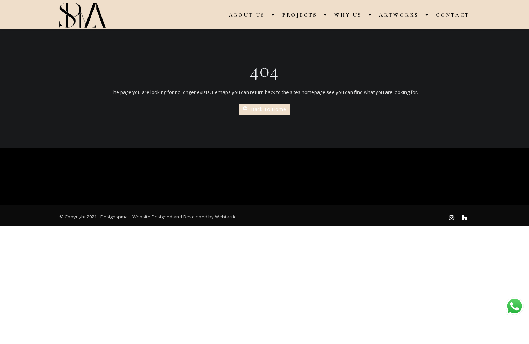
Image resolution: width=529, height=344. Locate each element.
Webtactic (225, 216)
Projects (299, 15)
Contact (453, 15)
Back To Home (268, 109)
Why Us (348, 15)
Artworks (399, 15)
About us (247, 15)
